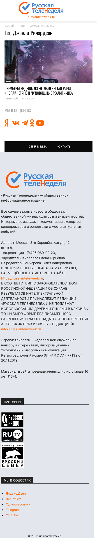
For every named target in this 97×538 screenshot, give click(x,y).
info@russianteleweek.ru (21, 329)
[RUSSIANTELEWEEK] (41, 8)
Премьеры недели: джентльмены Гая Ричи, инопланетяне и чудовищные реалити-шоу (39, 91)
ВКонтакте (14, 499)
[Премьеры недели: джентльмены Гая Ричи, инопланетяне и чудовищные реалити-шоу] (48, 62)
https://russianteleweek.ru (22, 278)
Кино (9, 81)
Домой (9, 26)
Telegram (13, 510)
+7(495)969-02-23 (40, 253)
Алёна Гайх (11, 98)
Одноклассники (18, 504)
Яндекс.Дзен (16, 493)
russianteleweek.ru (41, 17)
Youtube (12, 515)
